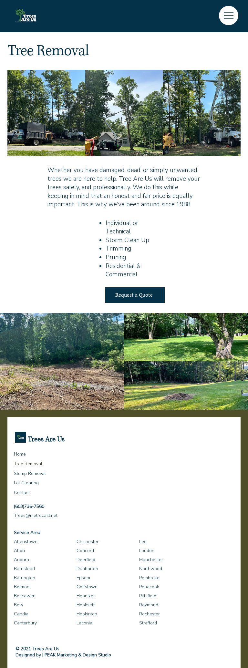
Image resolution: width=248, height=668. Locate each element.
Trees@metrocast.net (35, 515)
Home (20, 454)
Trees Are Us (46, 439)
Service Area (27, 532)
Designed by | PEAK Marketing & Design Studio (63, 655)
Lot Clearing (26, 483)
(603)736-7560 (29, 506)
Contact (22, 492)
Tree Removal (28, 464)
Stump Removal (30, 473)
